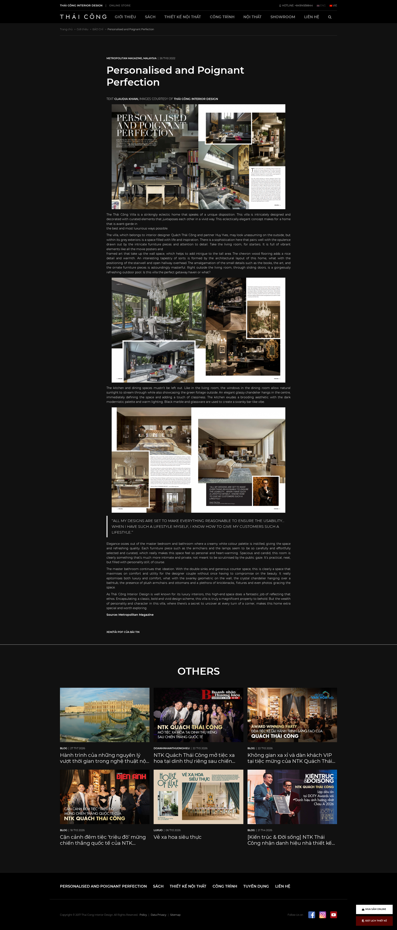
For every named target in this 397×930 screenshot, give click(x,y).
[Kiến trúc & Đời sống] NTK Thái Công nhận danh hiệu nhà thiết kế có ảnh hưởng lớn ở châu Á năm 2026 (290, 846)
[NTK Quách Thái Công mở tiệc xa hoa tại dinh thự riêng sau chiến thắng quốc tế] (198, 714)
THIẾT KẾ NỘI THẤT (182, 17)
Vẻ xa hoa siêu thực (178, 837)
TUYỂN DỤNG (188, 885)
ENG (322, 5)
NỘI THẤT (252, 17)
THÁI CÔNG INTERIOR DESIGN (81, 5)
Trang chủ (66, 29)
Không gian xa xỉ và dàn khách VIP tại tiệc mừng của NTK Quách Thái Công (290, 761)
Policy (143, 912)
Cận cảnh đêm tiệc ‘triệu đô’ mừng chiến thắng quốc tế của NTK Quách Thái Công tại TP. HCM (103, 843)
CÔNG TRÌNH (222, 17)
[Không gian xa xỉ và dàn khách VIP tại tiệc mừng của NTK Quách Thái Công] (292, 714)
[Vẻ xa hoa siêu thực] (198, 796)
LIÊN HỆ (311, 17)
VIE (334, 5)
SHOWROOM (282, 17)
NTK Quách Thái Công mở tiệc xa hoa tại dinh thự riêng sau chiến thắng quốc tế (194, 761)
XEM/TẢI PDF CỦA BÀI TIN (123, 632)
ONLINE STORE (120, 5)
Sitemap (175, 912)
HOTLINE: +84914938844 (297, 5)
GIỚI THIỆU (125, 17)
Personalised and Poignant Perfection (86, 885)
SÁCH (150, 17)
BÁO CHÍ (97, 29)
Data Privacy (158, 912)
